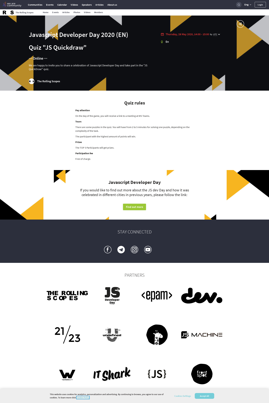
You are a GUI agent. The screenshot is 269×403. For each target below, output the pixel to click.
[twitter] (161, 250)
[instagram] (134, 250)
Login (260, 4)
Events (50, 4)
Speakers (87, 4)
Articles (99, 4)
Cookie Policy (83, 397)
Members (98, 12)
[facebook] (108, 250)
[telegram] (121, 250)
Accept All (204, 396)
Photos (76, 12)
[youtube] (148, 250)
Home (46, 12)
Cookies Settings (182, 395)
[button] (248, 4)
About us (112, 4)
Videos (74, 4)
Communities (35, 4)
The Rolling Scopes (48, 81)
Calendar (62, 4)
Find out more (134, 207)
